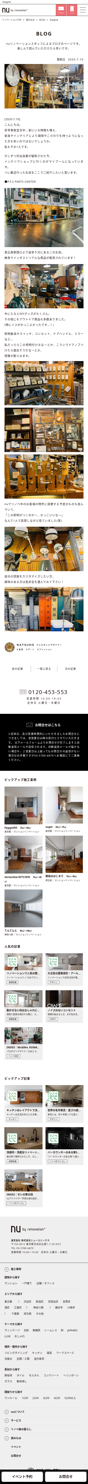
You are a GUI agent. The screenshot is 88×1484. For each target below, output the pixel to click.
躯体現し (22, 1381)
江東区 (18, 1307)
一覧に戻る (44, 669)
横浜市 (59, 1307)
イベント (16, 1447)
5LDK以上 (70, 1398)
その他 (40, 1314)
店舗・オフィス (45, 1283)
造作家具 (39, 1359)
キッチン (37, 1353)
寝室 (49, 1353)
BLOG (42, 19)
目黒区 (66, 1301)
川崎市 (71, 1307)
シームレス (50, 1330)
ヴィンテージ (12, 1330)
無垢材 (8, 1375)
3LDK (46, 1398)
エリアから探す (13, 1294)
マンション (10, 1283)
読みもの (30, 19)
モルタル (34, 1375)
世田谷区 (53, 1301)
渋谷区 (27, 1301)
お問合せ (66, 1476)
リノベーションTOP (11, 19)
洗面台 (8, 1359)
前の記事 (17, 669)
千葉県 (15, 1314)
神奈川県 (38, 1307)
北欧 (26, 1330)
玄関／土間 (23, 1359)
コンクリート (51, 1375)
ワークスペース (65, 1353)
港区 (7, 1307)
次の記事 (70, 669)
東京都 (8, 1301)
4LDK (57, 1398)
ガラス (8, 1381)
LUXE (7, 1336)
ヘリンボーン (71, 1375)
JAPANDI (72, 1330)
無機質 (36, 1330)
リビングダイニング (16, 1353)
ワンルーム (10, 1398)
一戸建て (27, 1283)
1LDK (25, 1398)
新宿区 (40, 1301)
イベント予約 (22, 1476)
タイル (20, 1375)
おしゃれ (20, 1336)
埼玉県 (27, 1314)
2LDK (35, 1398)
